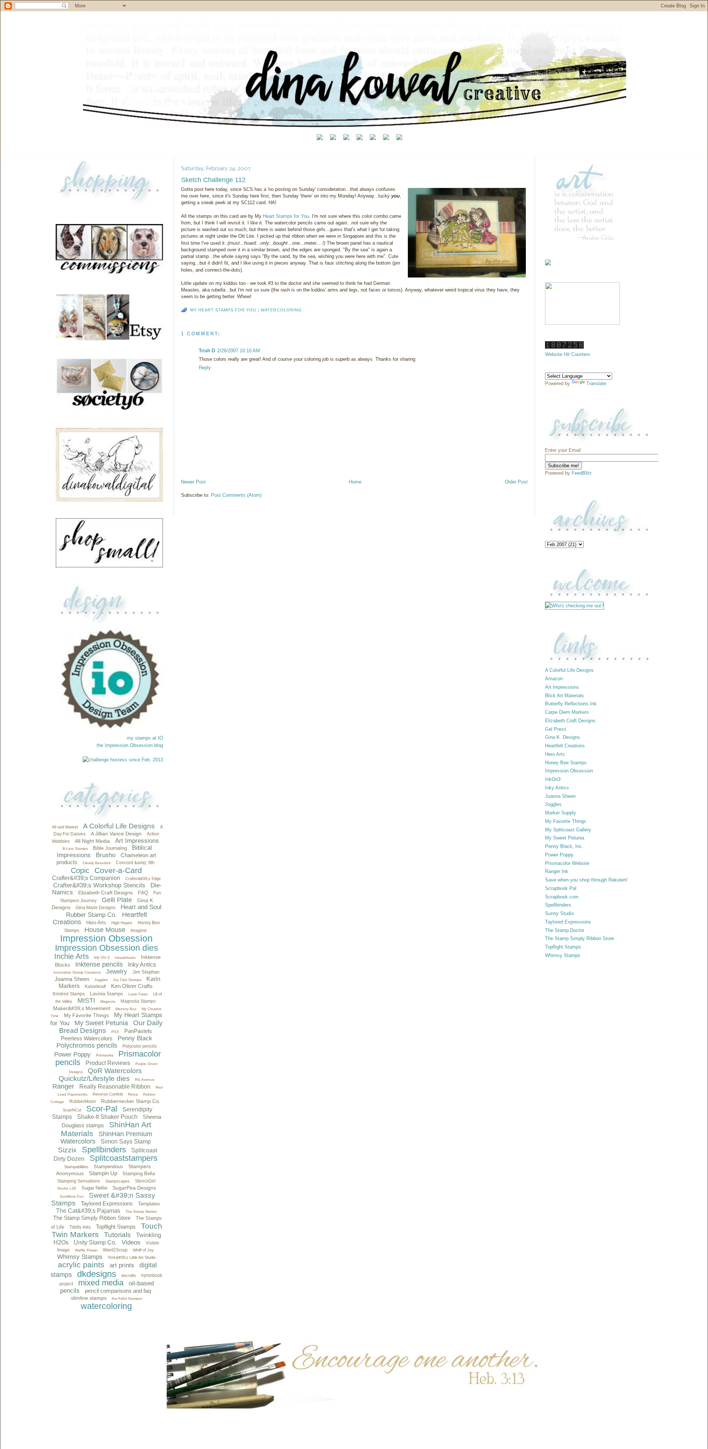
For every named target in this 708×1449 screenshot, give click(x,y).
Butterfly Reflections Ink (571, 703)
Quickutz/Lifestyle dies (94, 1078)
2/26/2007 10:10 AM (238, 350)
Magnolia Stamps (138, 1001)
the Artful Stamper (127, 1298)
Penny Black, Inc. (564, 846)
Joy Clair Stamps (127, 980)
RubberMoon (82, 1101)
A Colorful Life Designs (119, 826)
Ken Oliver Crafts (132, 986)
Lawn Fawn (138, 994)
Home (355, 482)
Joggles (101, 980)
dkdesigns (96, 1274)
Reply (205, 367)
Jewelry (116, 971)
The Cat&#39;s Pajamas (88, 1211)
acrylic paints (81, 1264)
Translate (596, 383)
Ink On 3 (102, 957)
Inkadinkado (125, 958)
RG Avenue (145, 1080)
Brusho (105, 855)
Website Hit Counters (567, 354)
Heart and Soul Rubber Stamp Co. (114, 911)
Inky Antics (142, 964)
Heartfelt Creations (565, 745)
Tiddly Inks (80, 1227)
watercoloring (106, 1306)
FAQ (143, 892)
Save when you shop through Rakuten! (586, 880)
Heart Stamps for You (286, 216)
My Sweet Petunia (101, 1023)
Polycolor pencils (139, 1046)
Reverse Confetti (108, 1094)
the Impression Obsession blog (130, 745)
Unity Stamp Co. (95, 1242)
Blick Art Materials (564, 695)
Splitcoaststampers (123, 1158)
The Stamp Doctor (564, 930)
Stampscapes (117, 1181)
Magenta (107, 1001)
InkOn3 (552, 779)
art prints (122, 1265)
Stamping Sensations (78, 1181)
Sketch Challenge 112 (213, 180)
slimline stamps (89, 1298)
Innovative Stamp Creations (77, 972)
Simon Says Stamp (126, 1141)
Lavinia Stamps (106, 993)
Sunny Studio (559, 913)
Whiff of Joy (143, 1250)
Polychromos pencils (86, 1045)
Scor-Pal (101, 1108)
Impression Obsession (106, 938)
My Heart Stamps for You (223, 310)
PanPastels (138, 1031)
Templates (149, 1204)
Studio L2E (66, 1188)
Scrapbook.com (562, 897)
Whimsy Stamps (80, 1256)
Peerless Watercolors (86, 1038)
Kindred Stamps (69, 993)
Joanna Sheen (72, 979)
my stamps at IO (145, 738)
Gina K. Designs (562, 737)
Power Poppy (72, 1054)
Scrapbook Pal (560, 888)
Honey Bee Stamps (566, 762)
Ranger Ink (556, 871)
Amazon (554, 678)
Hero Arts (96, 922)
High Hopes (121, 923)
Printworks (104, 1055)
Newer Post (193, 482)
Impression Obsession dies (106, 948)
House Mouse (104, 929)
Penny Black (135, 1038)
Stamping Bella (138, 1173)
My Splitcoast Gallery (568, 829)
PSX (115, 1032)
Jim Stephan (145, 972)
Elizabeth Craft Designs (105, 892)
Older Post (516, 482)
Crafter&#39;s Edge (143, 878)
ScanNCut (72, 1110)
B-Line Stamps (75, 848)
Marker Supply (560, 813)
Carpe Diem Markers (567, 712)
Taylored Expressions (107, 1203)
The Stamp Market (141, 1211)
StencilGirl (145, 1181)
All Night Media (92, 841)
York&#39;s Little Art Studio (132, 1257)
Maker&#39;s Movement (81, 1008)
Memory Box (125, 1009)
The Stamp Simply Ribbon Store (92, 1218)
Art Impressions (137, 840)
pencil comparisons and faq (118, 1291)
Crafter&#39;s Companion (86, 878)
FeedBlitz (582, 473)
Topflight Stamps (116, 1226)
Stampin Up (103, 1173)
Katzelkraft (95, 986)
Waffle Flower (86, 1250)
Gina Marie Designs (95, 907)
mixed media (101, 1282)
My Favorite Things (86, 1015)
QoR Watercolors (115, 1071)
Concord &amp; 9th (135, 862)
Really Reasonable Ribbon (114, 1086)
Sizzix (67, 1150)
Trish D (207, 350)
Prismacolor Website (567, 863)
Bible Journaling (110, 848)
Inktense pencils (99, 964)
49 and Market (65, 827)
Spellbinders (104, 1149)
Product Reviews (108, 1063)
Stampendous (108, 1166)
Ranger (63, 1086)
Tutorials (117, 1235)
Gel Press (555, 729)
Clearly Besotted (97, 863)
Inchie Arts (71, 956)
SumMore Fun (72, 1196)
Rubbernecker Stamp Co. (130, 1101)
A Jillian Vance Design (116, 834)
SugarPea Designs (134, 1188)
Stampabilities (76, 1167)
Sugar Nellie (94, 1188)
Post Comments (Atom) (236, 495)
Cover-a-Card (118, 870)
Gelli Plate (117, 900)
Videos (131, 1242)
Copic (80, 870)
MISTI (86, 1000)
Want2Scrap (115, 1250)
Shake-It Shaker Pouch (107, 1117)
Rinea (133, 1094)
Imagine (139, 930)
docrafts (128, 1275)
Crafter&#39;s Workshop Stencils (99, 885)
